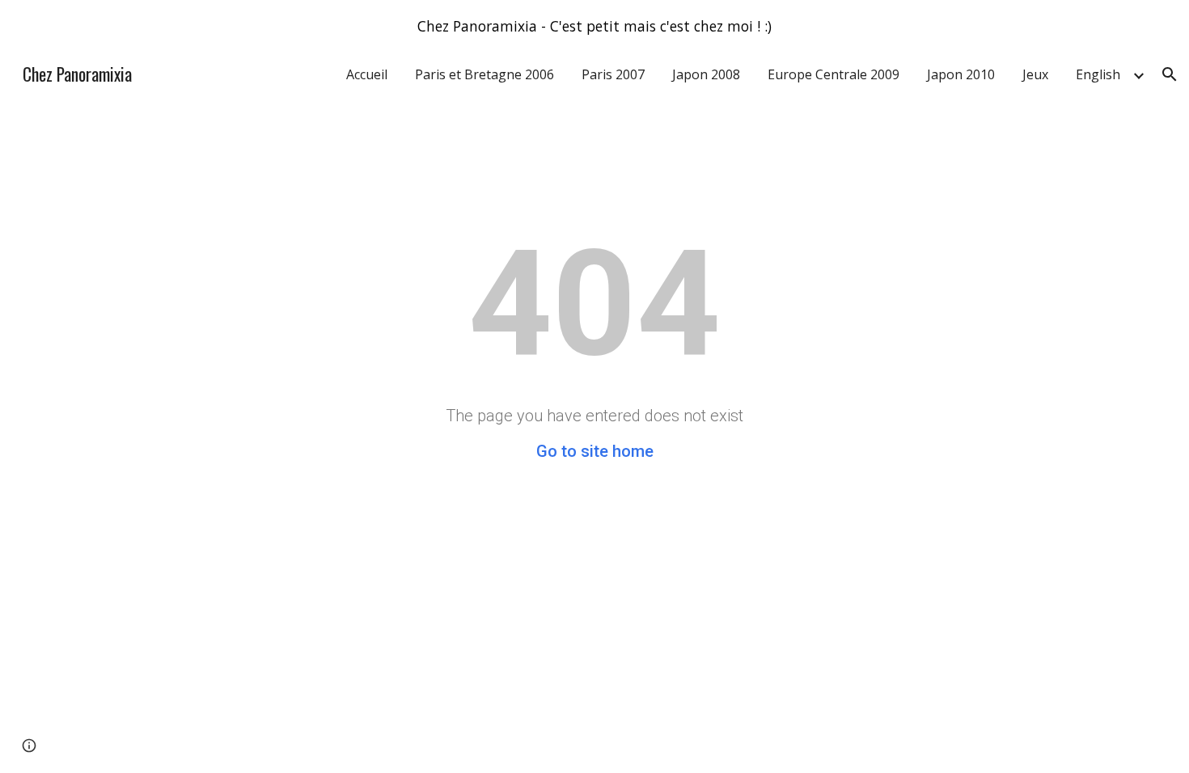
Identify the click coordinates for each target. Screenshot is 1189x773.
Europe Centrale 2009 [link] (833, 74)
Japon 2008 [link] (706, 74)
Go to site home (595, 451)
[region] (594, 26)
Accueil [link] (366, 74)
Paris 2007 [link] (613, 74)
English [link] (1098, 74)
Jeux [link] (1035, 74)
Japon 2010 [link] (961, 74)
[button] (1169, 74)
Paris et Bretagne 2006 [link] (484, 74)
